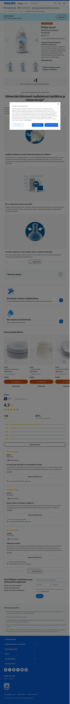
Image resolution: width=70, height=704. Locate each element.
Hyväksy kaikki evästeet (50, 125)
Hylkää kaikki (37, 125)
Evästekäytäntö (27, 120)
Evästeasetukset (17, 125)
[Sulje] (58, 104)
